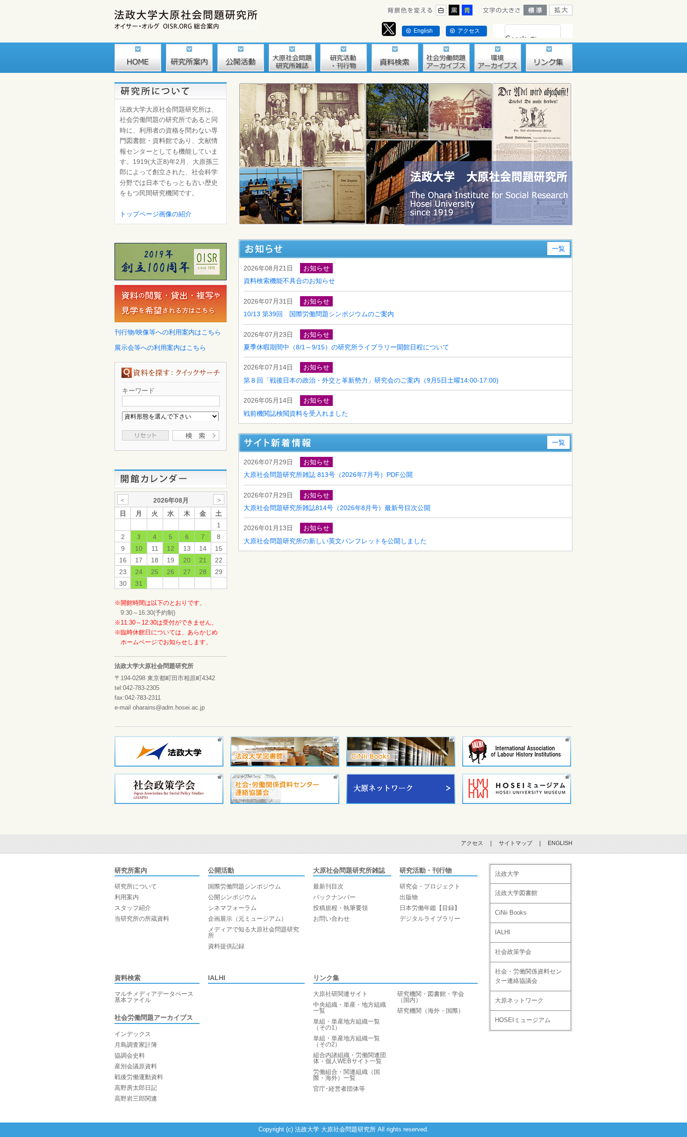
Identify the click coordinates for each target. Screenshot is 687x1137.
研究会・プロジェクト (430, 886)
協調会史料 (129, 1055)
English (423, 31)
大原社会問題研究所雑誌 (349, 870)
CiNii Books (511, 912)
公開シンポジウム (232, 897)
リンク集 (326, 977)
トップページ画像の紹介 (156, 214)
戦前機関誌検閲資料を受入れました (295, 413)
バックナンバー (334, 897)
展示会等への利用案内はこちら (160, 347)
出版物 (409, 897)
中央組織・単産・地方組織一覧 (349, 1007)
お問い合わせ (331, 918)
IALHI (216, 977)
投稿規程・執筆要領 (340, 907)
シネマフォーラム (232, 907)
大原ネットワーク (519, 1000)
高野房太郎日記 (135, 1087)
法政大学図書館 (516, 892)
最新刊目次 (328, 886)
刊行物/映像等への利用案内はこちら (167, 332)
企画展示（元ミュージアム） (247, 918)
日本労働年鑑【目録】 (430, 907)
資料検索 (127, 977)
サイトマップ (515, 843)
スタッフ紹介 (132, 907)
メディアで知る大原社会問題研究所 (253, 932)
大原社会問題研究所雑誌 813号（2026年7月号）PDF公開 (328, 474)
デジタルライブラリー (430, 918)
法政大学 (507, 873)
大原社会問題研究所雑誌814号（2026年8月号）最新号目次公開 (336, 508)
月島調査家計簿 (135, 1044)
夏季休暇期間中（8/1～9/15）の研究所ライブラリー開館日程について (346, 347)
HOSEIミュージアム (523, 1019)
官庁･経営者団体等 (339, 1088)
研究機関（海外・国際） (430, 1010)
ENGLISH (560, 843)
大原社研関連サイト (340, 993)
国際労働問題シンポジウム (244, 886)
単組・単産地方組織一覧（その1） (346, 1024)
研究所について (135, 886)
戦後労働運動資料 (138, 1076)
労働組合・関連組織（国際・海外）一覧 (346, 1074)
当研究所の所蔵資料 (141, 918)
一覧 (558, 248)
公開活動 (221, 870)
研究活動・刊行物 (426, 870)
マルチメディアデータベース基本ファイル (153, 996)
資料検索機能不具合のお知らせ (289, 280)
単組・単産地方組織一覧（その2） (346, 1041)
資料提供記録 (226, 946)
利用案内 (126, 897)
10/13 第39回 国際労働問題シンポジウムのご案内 (318, 314)
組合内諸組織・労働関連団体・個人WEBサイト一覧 (349, 1058)
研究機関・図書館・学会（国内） (430, 996)
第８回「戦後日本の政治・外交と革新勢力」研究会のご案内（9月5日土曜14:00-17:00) (371, 380)
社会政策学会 (513, 951)
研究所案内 (130, 870)
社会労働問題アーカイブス (153, 1017)
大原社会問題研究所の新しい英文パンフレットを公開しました (335, 541)
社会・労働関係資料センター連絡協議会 (528, 976)
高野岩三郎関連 (135, 1098)
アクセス (469, 31)
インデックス (132, 1034)
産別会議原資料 (135, 1066)
